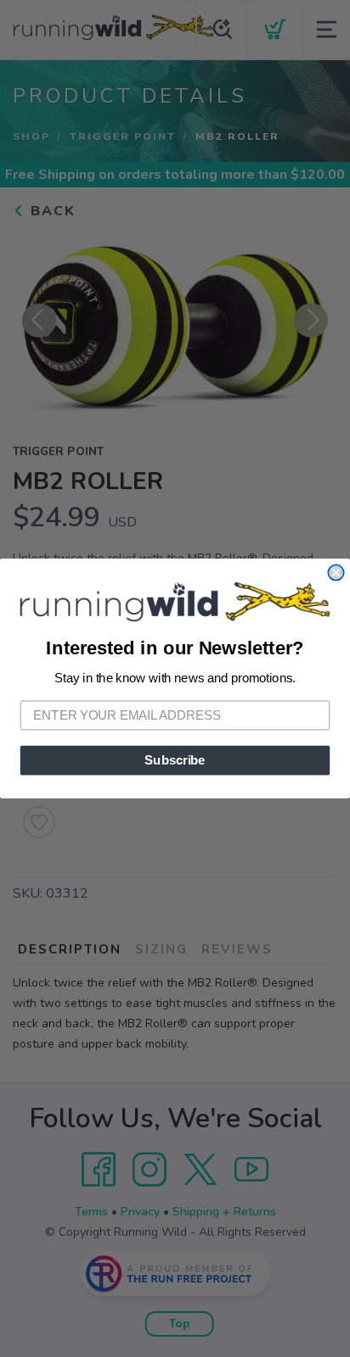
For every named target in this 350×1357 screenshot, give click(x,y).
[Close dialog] (335, 572)
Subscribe (174, 760)
